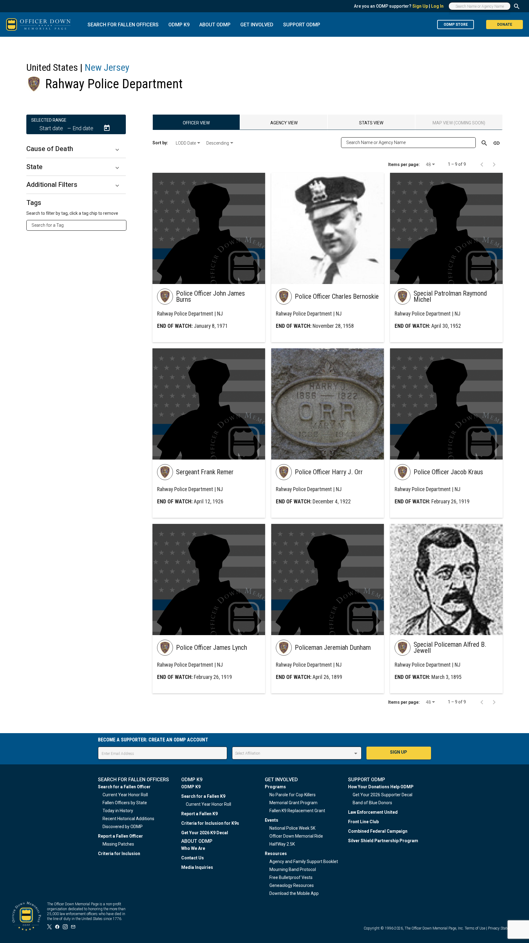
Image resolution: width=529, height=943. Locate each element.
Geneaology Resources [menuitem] (291, 885)
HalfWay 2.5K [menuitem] (282, 844)
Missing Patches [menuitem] (118, 844)
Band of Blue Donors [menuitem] (372, 802)
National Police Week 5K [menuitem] (292, 828)
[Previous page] (482, 164)
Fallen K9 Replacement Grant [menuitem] (297, 810)
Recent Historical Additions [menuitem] (128, 818)
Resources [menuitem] (276, 853)
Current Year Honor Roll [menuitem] (125, 794)
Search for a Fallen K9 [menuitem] (203, 796)
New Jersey (107, 67)
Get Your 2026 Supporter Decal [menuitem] (382, 794)
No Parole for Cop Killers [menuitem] (292, 794)
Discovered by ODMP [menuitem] (123, 826)
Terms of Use (475, 928)
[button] (76, 149)
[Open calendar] (107, 128)
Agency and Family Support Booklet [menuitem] (303, 861)
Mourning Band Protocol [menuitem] (292, 869)
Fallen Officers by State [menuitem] (125, 802)
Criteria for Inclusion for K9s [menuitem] (210, 823)
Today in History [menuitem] (118, 810)
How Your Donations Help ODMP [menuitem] (381, 786)
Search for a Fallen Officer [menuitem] (124, 786)
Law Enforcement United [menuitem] (373, 812)
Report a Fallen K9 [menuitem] (199, 813)
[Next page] (494, 164)
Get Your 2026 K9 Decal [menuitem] (204, 832)
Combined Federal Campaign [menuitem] (377, 831)
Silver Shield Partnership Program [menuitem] (383, 840)
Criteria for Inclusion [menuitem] (119, 853)
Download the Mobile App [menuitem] (294, 893)
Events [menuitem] (271, 820)
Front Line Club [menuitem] (363, 821)
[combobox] (79, 225)
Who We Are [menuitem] (193, 848)
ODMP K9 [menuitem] (191, 786)
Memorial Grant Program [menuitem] (293, 802)
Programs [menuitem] (275, 786)
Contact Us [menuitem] (192, 857)
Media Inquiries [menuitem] (197, 867)
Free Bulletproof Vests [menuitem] (291, 877)
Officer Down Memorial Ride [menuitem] (296, 836)
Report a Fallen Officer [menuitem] (120, 836)
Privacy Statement (502, 928)
